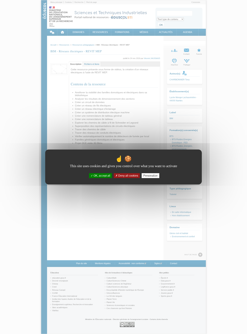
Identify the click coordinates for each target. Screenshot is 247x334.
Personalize (150, 175)
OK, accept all (101, 175)
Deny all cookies (128, 175)
